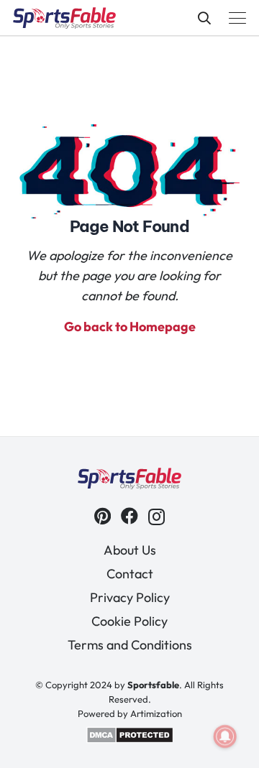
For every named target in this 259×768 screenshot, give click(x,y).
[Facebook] (129, 515)
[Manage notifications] (225, 736)
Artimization (156, 713)
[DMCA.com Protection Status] (129, 740)
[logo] (64, 18)
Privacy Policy (130, 597)
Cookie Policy (129, 621)
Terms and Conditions (130, 645)
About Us (130, 550)
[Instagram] (156, 516)
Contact (129, 573)
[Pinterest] (102, 515)
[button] (204, 18)
